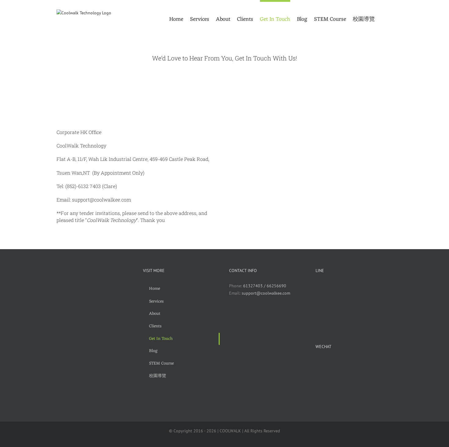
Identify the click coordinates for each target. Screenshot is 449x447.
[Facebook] (231, 315)
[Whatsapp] (240, 315)
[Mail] (249, 315)
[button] (383, 18)
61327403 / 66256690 (264, 286)
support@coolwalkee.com (266, 293)
